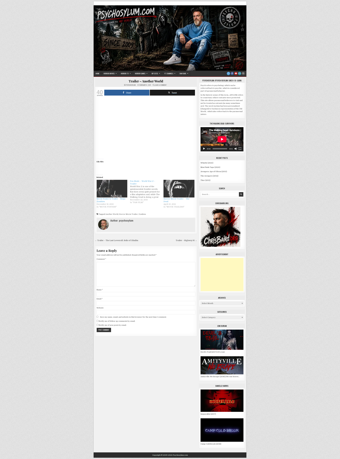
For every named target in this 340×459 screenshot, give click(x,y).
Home (97, 73)
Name (100, 290)
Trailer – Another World (146, 81)
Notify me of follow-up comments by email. (117, 321)
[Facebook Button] (232, 73)
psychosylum (131, 85)
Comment (101, 259)
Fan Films (183, 73)
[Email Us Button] (239, 73)
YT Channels (168, 73)
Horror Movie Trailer (128, 214)
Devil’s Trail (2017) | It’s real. (213, 352)
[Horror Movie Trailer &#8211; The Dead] (178, 188)
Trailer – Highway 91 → (186, 240)
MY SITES (155, 73)
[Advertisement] (222, 274)
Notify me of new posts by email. (112, 325)
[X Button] (228, 73)
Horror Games (140, 73)
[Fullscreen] (240, 148)
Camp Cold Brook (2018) (211, 444)
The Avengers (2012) (209, 176)
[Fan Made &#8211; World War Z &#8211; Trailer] (146, 192)
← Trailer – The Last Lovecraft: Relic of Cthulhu (116, 240)
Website (100, 308)
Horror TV (125, 73)
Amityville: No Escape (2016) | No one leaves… (220, 377)
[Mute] (235, 148)
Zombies (142, 214)
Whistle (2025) (207, 163)
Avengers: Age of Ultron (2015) (214, 171)
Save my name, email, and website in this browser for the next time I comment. (133, 317)
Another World (111, 214)
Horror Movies (109, 73)
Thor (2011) (205, 180)
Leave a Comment (161, 85)
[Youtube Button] (235, 73)
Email (100, 299)
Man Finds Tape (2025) (210, 167)
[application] (222, 139)
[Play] (204, 148)
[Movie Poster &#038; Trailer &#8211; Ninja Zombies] (112, 188)
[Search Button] (243, 73)
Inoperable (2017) (208, 414)
